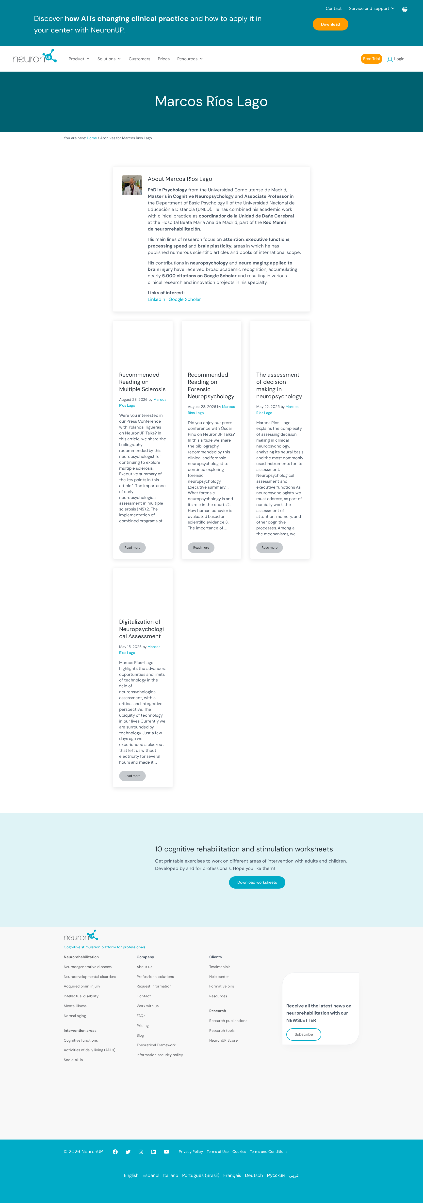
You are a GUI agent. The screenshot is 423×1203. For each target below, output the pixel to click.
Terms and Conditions (268, 1151)
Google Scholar (185, 299)
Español (151, 1175)
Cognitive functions (81, 1040)
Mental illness (75, 1005)
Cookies (239, 1151)
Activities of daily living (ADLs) (89, 1050)
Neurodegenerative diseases (88, 966)
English (131, 1175)
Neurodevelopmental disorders (90, 976)
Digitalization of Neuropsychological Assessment (141, 629)
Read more (135, 548)
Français (232, 1175)
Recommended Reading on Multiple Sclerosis (142, 382)
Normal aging (75, 1015)
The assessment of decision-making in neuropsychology (279, 385)
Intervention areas (80, 1030)
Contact (334, 8)
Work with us (148, 1005)
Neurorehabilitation (81, 957)
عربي (294, 1175)
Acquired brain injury (82, 986)
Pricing (143, 1025)
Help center (219, 976)
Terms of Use (217, 1151)
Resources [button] (187, 59)
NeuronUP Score (223, 1040)
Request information (154, 986)
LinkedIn (156, 299)
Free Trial (371, 58)
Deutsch (254, 1175)
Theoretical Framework (156, 1045)
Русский (276, 1175)
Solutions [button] (107, 59)
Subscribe (304, 1034)
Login (399, 59)
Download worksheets (257, 882)
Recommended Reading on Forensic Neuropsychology (211, 385)
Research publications (228, 1020)
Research (217, 1010)
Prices (164, 59)
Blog (140, 1035)
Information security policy (160, 1054)
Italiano (170, 1175)
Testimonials (219, 966)
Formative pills (221, 986)
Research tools (221, 1030)
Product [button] (76, 59)
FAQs (141, 1015)
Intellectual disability (81, 996)
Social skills (73, 1059)
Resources (218, 996)
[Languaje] (405, 8)
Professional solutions (155, 976)
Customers (139, 59)
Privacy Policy (191, 1151)
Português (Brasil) (200, 1175)
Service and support (369, 8)
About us (144, 966)
